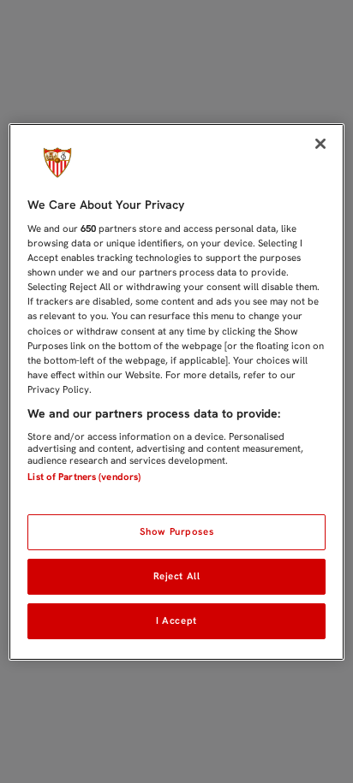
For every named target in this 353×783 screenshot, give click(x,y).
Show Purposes (176, 531)
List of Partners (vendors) (84, 477)
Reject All (176, 576)
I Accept (176, 620)
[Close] (320, 143)
